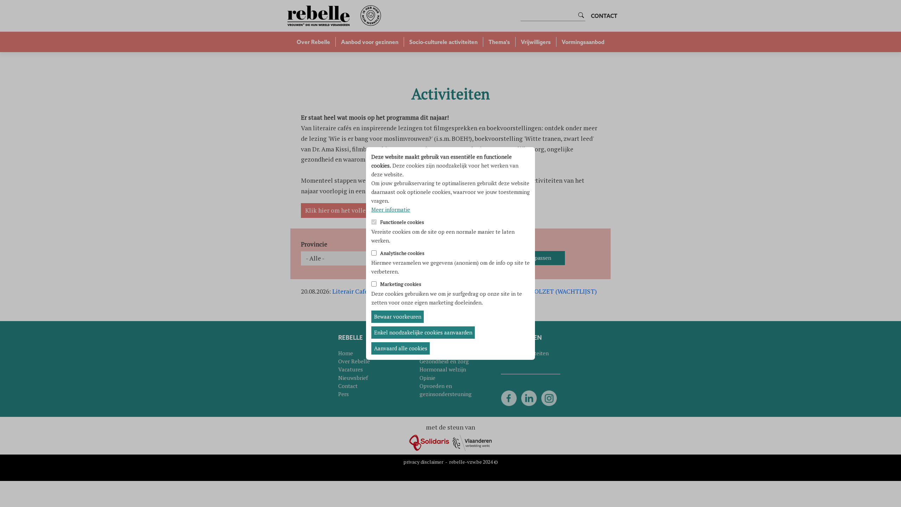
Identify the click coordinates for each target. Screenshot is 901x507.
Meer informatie (390, 209)
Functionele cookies (402, 222)
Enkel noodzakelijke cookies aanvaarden (423, 332)
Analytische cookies (402, 253)
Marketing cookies (400, 284)
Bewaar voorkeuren (397, 316)
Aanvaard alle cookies (400, 348)
